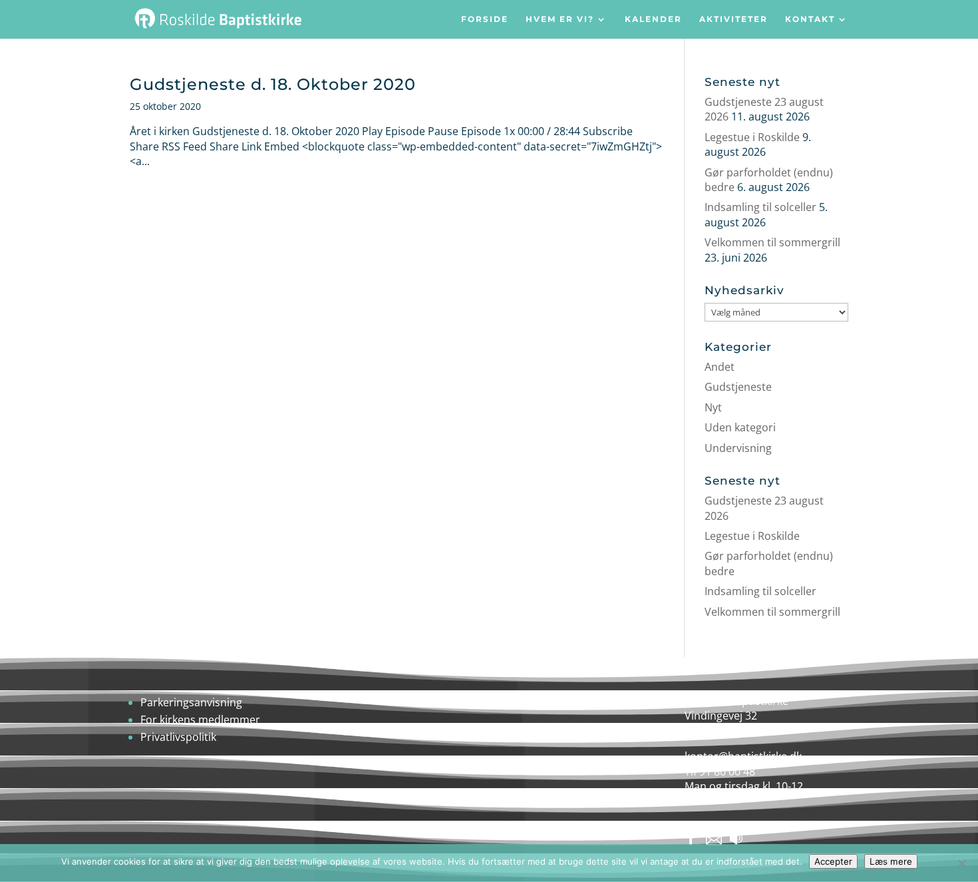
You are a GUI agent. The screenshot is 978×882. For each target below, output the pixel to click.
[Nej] (961, 863)
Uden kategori (740, 427)
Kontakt (810, 19)
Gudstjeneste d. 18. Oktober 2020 (273, 84)
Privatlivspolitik (178, 737)
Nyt (713, 407)
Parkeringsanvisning (191, 702)
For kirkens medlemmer (200, 719)
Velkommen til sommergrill (772, 242)
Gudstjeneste (738, 386)
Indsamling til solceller (760, 207)
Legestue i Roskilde (752, 137)
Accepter (833, 861)
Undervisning (738, 448)
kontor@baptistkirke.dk (743, 756)
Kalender (653, 19)
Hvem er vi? (560, 19)
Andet (719, 366)
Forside (484, 19)
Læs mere (891, 861)
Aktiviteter (733, 19)
